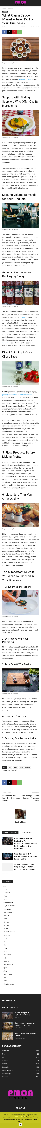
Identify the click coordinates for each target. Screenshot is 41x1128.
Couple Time (8, 902)
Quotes (6, 961)
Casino (5, 899)
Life (4, 945)
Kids (5, 938)
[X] (9, 32)
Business (10, 8)
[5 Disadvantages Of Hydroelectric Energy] (7, 1015)
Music (5, 951)
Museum (6, 948)
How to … (6, 935)
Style (5, 971)
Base (10, 767)
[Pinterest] (14, 32)
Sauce (14, 770)
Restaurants (6, 770)
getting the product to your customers (17, 395)
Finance (6, 915)
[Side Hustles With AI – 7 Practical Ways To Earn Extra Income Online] (7, 856)
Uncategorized (8, 984)
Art (4, 886)
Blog (5, 889)
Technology (7, 974)
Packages (27, 767)
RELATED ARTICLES (10, 833)
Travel (5, 981)
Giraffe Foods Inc (25, 79)
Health (5, 929)
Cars (5, 896)
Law (4, 942)
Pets (5, 958)
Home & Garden (9, 932)
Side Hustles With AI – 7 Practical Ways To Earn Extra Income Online (26, 856)
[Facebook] (4, 32)
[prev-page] (3, 875)
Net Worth (7, 955)
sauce (24, 317)
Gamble (6, 922)
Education (7, 909)
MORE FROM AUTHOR (27, 833)
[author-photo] (20, 819)
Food (21, 767)
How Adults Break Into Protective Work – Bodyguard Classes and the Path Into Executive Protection (25, 843)
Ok (20, 1124)
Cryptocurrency (9, 906)
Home (4, 8)
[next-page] (7, 875)
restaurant (6, 343)
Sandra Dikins (8, 27)
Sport (5, 968)
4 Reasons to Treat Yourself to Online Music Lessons (11, 798)
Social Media (8, 964)
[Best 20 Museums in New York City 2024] (7, 1036)
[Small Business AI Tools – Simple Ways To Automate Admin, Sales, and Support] (7, 867)
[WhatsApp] (19, 32)
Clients (15, 767)
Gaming (6, 925)
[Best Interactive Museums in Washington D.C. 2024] (7, 1026)
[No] (38, 1120)
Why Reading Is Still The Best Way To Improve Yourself (30, 798)
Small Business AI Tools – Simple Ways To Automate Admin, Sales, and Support (25, 866)
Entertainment (8, 912)
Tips (5, 977)
